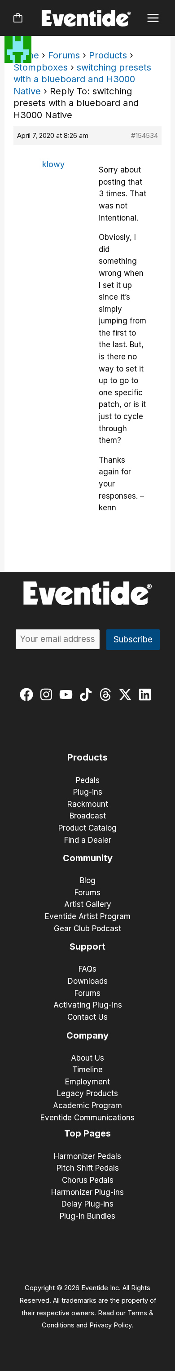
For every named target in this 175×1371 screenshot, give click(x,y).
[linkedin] (147, 694)
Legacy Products (87, 1093)
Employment (87, 1081)
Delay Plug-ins (87, 1203)
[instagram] (48, 694)
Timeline (87, 1069)
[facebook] (28, 694)
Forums (64, 55)
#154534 (144, 135)
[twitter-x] (127, 694)
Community (88, 858)
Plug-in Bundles (87, 1216)
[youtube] (68, 694)
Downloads (88, 981)
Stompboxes (40, 67)
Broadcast (88, 815)
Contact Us (87, 1017)
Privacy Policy (110, 1325)
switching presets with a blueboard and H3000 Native (82, 79)
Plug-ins (87, 791)
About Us (87, 1057)
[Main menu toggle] (153, 18)
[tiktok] (87, 694)
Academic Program (87, 1105)
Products (108, 55)
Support (87, 946)
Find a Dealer (87, 840)
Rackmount (87, 804)
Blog (88, 880)
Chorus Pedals (88, 1180)
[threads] (107, 694)
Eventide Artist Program (88, 916)
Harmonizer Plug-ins (87, 1192)
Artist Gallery (87, 904)
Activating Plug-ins (87, 1004)
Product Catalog (87, 827)
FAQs (87, 968)
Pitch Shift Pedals (88, 1167)
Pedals (88, 780)
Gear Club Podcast (87, 928)
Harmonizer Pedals (87, 1156)
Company (87, 1035)
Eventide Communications (87, 1117)
